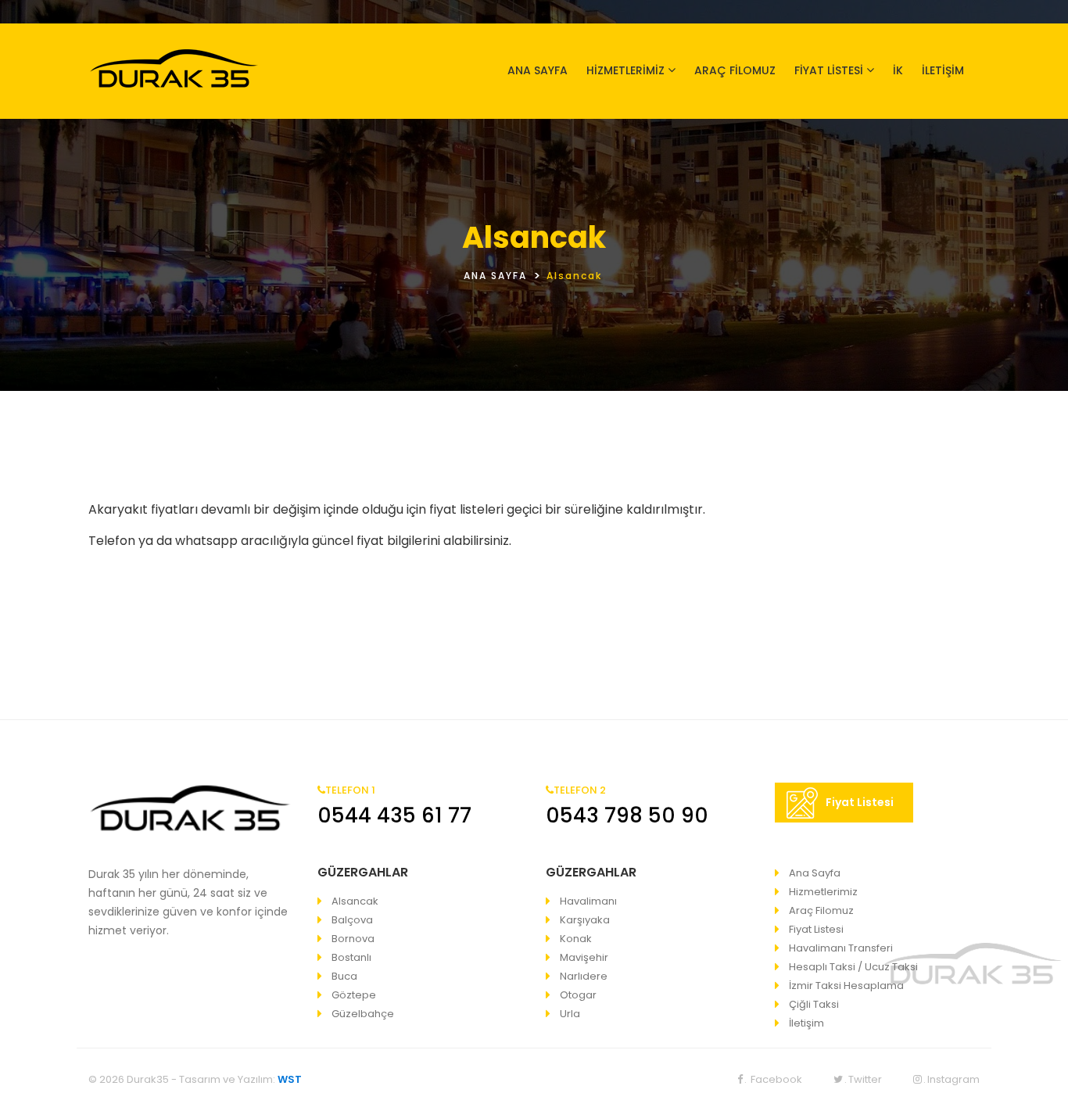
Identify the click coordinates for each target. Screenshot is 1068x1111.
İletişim (806, 1023)
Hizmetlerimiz (823, 891)
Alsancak (355, 901)
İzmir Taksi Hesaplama (846, 985)
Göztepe (354, 994)
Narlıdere (583, 976)
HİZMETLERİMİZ (625, 70)
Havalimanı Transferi (841, 948)
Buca (344, 976)
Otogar (578, 994)
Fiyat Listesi (860, 802)
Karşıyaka (585, 919)
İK (898, 70)
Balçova (352, 919)
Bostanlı (351, 957)
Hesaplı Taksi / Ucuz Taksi (853, 966)
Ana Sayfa (814, 873)
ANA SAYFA (537, 70)
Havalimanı (588, 901)
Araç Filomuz (821, 910)
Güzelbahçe (363, 1013)
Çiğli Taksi (814, 1004)
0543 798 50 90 (627, 815)
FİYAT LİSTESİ (828, 70)
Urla (570, 1013)
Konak (576, 938)
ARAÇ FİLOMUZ (735, 70)
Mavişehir (584, 957)
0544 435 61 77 (394, 815)
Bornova (353, 938)
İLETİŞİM (943, 70)
